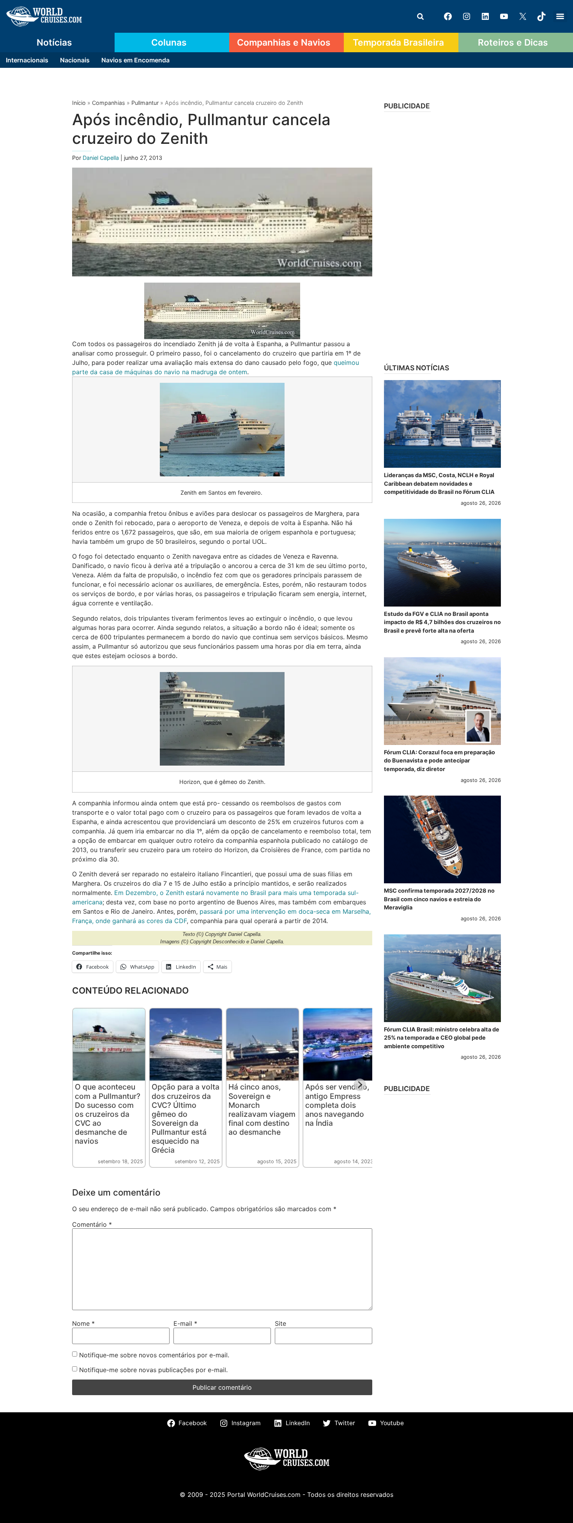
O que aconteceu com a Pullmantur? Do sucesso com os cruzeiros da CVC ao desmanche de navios (107, 1113)
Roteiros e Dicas (513, 42)
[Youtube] (504, 16)
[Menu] (560, 16)
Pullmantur (145, 102)
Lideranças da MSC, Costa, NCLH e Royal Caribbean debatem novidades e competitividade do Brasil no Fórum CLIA (439, 483)
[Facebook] (448, 16)
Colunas (169, 42)
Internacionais (27, 60)
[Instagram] (466, 16)
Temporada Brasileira (398, 42)
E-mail (185, 1323)
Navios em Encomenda (135, 60)
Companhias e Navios (284, 42)
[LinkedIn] (485, 16)
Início (79, 102)
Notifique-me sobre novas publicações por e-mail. (153, 1370)
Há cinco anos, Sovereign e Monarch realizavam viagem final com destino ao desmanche (261, 1109)
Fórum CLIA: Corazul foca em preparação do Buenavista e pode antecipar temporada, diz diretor (439, 760)
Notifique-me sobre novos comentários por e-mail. (154, 1355)
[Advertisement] (442, 235)
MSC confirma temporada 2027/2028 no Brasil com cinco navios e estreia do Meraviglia (439, 899)
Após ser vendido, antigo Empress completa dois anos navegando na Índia (337, 1104)
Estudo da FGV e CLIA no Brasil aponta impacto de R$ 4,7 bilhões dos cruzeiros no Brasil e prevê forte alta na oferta (442, 622)
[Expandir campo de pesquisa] (420, 16)
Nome (83, 1323)
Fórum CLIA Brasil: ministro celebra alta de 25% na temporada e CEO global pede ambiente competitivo (441, 1037)
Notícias (54, 42)
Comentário (92, 1224)
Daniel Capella (101, 157)
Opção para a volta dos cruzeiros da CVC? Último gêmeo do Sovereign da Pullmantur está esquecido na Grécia (185, 1118)
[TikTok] (541, 16)
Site (280, 1323)
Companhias (108, 102)
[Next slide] (360, 1085)
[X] (522, 16)
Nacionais (75, 60)
